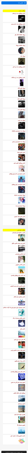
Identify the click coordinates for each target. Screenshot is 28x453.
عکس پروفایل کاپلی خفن (19, 163)
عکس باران (22, 329)
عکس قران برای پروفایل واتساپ (18, 372)
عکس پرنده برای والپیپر (20, 361)
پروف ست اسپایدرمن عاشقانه (18, 131)
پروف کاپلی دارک (21, 99)
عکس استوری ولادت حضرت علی (18, 436)
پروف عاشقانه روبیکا (20, 45)
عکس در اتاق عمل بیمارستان (18, 233)
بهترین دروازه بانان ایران (19, 414)
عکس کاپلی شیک (21, 152)
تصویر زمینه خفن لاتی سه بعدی (18, 382)
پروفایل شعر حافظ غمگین (19, 393)
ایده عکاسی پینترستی (20, 254)
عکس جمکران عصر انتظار (19, 297)
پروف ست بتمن (21, 120)
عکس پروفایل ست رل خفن (19, 67)
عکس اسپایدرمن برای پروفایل (18, 184)
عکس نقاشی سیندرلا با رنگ (19, 318)
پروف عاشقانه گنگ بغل (20, 35)
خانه (25, 3)
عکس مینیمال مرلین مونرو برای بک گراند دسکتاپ (14, 307)
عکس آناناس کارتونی (20, 265)
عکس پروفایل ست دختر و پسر (18, 24)
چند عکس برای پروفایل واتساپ (18, 275)
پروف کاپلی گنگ (21, 88)
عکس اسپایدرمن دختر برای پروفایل (17, 174)
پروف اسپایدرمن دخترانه (19, 195)
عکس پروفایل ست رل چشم (19, 13)
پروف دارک (22, 56)
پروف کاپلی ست (21, 109)
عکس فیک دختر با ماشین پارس (18, 350)
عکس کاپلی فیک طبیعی (19, 216)
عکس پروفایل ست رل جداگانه (18, 77)
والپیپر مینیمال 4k (21, 425)
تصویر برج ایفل (21, 404)
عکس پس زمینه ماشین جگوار (18, 243)
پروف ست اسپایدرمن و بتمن (18, 142)
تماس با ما (20, 3)
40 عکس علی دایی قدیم (19, 339)
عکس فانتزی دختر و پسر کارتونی (17, 286)
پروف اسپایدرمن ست (20, 206)
